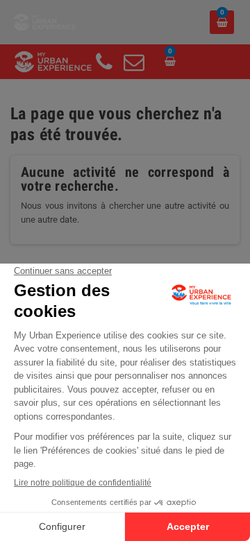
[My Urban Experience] (44, 21)
